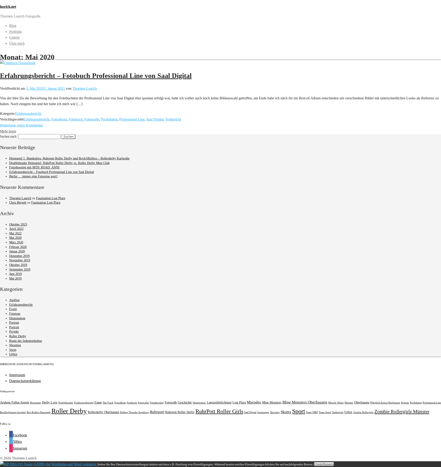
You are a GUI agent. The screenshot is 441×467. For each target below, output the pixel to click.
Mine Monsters (271, 402)
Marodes (254, 402)
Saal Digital (154, 119)
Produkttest (109, 119)
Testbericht (173, 119)
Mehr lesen (8, 131)
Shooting (15, 345)
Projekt (14, 331)
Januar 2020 (17, 251)
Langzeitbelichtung (219, 402)
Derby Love (49, 402)
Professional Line (131, 119)
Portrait (14, 322)
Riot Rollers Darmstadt (39, 412)
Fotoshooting (157, 402)
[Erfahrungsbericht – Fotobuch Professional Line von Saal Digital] (18, 63)
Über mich (17, 43)
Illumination (17, 318)
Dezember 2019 (19, 256)
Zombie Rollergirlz (363, 412)
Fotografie (91, 119)
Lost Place (239, 402)
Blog (12, 26)
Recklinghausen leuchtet (13, 412)
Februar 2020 (18, 247)
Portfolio (15, 32)
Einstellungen (324, 464)
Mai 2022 (15, 233)
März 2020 (16, 242)
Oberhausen (361, 402)
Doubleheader (65, 402)
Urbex (13, 354)
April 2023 (16, 229)
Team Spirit (325, 412)
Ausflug (14, 300)
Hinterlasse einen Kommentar (21, 125)
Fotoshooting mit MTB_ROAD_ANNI (34, 167)
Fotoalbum (59, 119)
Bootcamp (35, 402)
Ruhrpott (157, 412)
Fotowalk (171, 402)
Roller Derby (17, 336)
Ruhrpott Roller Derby (180, 412)
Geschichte (185, 402)
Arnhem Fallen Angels (14, 402)
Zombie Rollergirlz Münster (401, 411)
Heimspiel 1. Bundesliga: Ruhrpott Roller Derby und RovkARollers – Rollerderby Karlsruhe (69, 158)
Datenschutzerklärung (25, 381)
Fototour (14, 313)
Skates (286, 412)
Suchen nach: (8, 136)
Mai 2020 (15, 237)
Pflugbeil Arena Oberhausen (385, 402)
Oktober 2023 (18, 224)
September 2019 (19, 269)
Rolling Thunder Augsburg (134, 412)
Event (13, 309)
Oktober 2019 (18, 265)
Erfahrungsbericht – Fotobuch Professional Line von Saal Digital (96, 75)
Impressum (17, 375)
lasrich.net (8, 7)
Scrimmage (263, 412)
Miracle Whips (336, 402)
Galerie (14, 37)
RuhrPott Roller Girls (219, 411)
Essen (98, 402)
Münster (349, 402)
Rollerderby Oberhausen (103, 412)
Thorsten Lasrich (84, 88)
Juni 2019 (15, 274)
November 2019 (19, 260)
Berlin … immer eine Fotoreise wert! (33, 176)
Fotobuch (75, 119)
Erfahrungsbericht (28, 113)
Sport (12, 350)
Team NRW (312, 412)
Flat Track (108, 402)
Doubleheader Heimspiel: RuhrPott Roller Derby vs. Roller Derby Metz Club (59, 163)
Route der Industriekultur (25, 341)
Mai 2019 (15, 278)
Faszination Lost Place (50, 198)
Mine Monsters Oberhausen (304, 402)
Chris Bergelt (17, 202)
